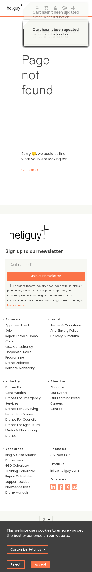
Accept (40, 564)
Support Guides (17, 481)
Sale (8, 330)
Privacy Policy (15, 305)
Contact (57, 409)
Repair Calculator (18, 476)
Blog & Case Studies (20, 455)
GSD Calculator (17, 465)
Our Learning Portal (65, 398)
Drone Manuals (17, 492)
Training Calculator (20, 471)
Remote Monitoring (20, 368)
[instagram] (74, 487)
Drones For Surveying (21, 409)
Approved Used (17, 325)
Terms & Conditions (66, 325)
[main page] (14, 6)
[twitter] (67, 487)
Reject (16, 564)
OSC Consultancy (19, 346)
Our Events (58, 392)
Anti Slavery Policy (64, 330)
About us (57, 387)
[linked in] (53, 487)
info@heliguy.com (64, 470)
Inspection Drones (19, 414)
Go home (29, 169)
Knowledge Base (18, 487)
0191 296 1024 (60, 455)
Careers (56, 403)
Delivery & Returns (64, 336)
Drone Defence (17, 363)
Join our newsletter (46, 276)
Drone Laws (14, 460)
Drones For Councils (20, 419)
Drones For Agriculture (22, 425)
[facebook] (60, 487)
